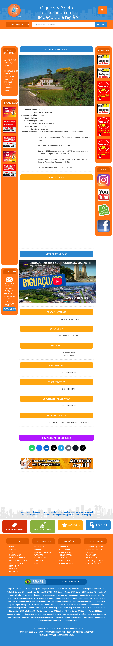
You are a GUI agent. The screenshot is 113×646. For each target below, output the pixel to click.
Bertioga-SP (88, 589)
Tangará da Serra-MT (63, 617)
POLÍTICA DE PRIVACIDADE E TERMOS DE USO (57, 635)
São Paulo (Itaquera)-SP (47, 614)
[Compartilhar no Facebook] (39, 448)
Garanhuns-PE (51, 595)
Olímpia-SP (38, 605)
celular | (45, 512)
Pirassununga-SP (96, 605)
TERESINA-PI (88, 617)
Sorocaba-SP (36, 617)
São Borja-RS (62, 611)
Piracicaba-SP (83, 605)
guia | (78, 512)
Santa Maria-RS (29, 611)
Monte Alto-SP (78, 602)
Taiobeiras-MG (47, 617)
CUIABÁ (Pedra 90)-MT (18, 595)
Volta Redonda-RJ (55, 620)
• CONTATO (37, 563)
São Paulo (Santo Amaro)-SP (69, 614)
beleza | (36, 515)
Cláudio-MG (101, 592)
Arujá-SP (45, 589)
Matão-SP (34, 602)
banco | (71, 515)
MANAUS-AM (13, 602)
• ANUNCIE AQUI (39, 561)
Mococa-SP (67, 602)
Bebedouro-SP (76, 589)
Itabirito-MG (24, 598)
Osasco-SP (49, 605)
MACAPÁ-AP (99, 598)
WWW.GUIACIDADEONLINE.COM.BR (52, 632)
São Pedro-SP (87, 614)
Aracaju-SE (36, 589)
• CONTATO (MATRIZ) (93, 563)
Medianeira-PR (44, 602)
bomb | (56, 515)
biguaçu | (37, 512)
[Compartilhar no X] (54, 448)
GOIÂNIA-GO (63, 595)
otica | (58, 512)
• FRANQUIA (89, 552)
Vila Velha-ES (42, 620)
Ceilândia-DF (79, 592)
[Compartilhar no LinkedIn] (46, 448)
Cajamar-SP (19, 592)
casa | (23, 512)
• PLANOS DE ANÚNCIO (42, 552)
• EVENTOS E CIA (65, 552)
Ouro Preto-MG (60, 605)
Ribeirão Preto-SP (64, 608)
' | (32, 512)
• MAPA (7, 74)
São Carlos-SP (74, 611)
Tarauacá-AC (77, 617)
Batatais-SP (65, 589)
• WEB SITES (38, 555)
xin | (62, 512)
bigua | (29, 512)
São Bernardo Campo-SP (46, 611)
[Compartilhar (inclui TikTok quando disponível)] (83, 448)
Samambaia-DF (16, 611)
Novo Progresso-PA (25, 605)
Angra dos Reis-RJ (15, 589)
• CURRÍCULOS (64, 561)
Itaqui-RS (51, 598)
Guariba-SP (86, 595)
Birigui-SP (97, 589)
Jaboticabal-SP (62, 598)
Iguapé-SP (96, 595)
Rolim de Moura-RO (79, 608)
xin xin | (52, 512)
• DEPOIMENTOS (39, 558)
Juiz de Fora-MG (75, 598)
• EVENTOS (12, 552)
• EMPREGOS (64, 558)
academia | (48, 515)
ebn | (24, 515)
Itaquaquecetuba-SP (38, 598)
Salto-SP (91, 608)
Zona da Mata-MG (70, 620)
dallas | (85, 515)
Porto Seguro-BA (35, 608)
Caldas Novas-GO (32, 592)
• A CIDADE (12, 547)
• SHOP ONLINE (13, 566)
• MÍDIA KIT (37, 550)
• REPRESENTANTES (66, 563)
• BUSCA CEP (9, 76)
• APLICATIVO (13, 572)
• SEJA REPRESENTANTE (94, 550)
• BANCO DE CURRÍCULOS (17, 561)
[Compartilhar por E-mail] (68, 448)
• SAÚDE (7, 85)
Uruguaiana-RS (100, 617)
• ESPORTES (9, 65)
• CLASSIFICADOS (14, 555)
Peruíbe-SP (71, 605)
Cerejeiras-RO (90, 592)
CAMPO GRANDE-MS (48, 592)
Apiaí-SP (26, 589)
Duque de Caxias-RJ (36, 595)
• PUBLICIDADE (39, 547)
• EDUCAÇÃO (9, 63)
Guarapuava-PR (75, 595)
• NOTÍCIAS (12, 550)
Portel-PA (24, 608)
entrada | (63, 515)
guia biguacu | (87, 512)
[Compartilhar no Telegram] (61, 448)
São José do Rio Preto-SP (27, 614)
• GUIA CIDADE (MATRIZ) (94, 547)
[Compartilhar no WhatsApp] (32, 448)
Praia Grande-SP (49, 608)
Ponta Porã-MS (13, 608)
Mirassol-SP (56, 602)
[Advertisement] (56, 37)
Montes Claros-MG (92, 602)
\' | (41, 515)
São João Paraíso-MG (89, 611)
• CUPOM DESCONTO (16, 563)
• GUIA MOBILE (90, 555)
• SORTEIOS (12, 569)
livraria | (78, 515)
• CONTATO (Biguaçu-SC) (95, 561)
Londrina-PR (87, 598)
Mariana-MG (24, 602)
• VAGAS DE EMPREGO (16, 558)
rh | (89, 515)
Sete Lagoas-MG (14, 617)
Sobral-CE (25, 617)
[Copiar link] (75, 448)
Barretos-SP (54, 589)
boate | (30, 515)
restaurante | (70, 512)
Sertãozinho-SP (100, 614)
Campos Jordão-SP (65, 592)
